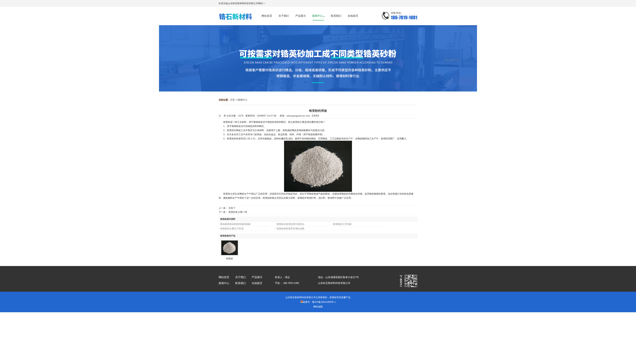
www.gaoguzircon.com (298, 115)
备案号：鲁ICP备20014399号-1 (319, 302)
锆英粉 (229, 258)
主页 (232, 99)
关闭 (315, 115)
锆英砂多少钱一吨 (238, 212)
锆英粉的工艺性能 (342, 224)
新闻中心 (242, 99)
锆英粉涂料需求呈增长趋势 (290, 228)
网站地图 (318, 306)
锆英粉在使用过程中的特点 (290, 224)
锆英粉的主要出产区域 (231, 228)
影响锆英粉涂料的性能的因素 (235, 224)
